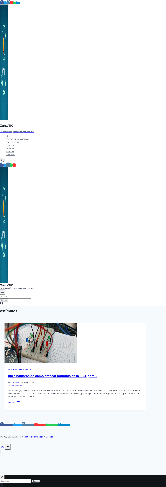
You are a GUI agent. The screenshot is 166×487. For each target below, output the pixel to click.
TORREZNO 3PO (13, 142)
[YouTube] (11, 3)
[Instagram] (8, 3)
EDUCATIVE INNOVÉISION (17, 139)
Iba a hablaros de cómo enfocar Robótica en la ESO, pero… (52, 376)
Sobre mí (10, 151)
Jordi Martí (16, 382)
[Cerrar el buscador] (2, 477)
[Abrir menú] (2, 292)
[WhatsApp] (14, 3)
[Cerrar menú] (0, 452)
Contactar (10, 154)
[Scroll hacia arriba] (2, 447)
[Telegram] (18, 3)
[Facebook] (2, 3)
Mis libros (10, 148)
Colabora (10, 145)
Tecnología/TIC (25, 369)
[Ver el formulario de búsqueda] (2, 160)
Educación (13, 369)
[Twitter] (5, 3)
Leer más (14, 402)
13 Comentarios (15, 385)
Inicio (8, 136)
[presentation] (75, 343)
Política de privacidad (33, 437)
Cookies (49, 437)
